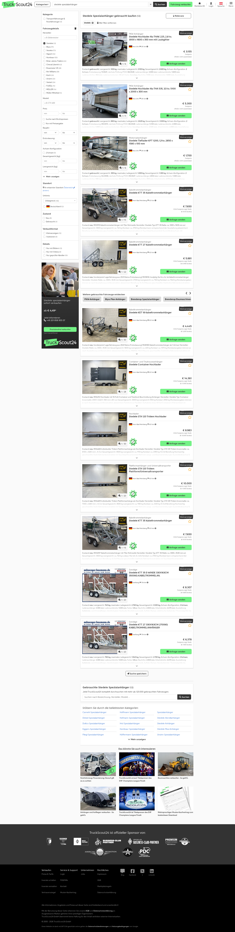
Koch (50, 75)
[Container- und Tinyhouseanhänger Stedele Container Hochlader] (104, 377)
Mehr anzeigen (138, 739)
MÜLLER (51, 89)
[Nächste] (125, 49)
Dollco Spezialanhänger (94, 723)
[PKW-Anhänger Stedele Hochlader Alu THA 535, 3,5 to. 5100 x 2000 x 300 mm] (104, 101)
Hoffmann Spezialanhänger (133, 712)
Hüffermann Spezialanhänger (134, 734)
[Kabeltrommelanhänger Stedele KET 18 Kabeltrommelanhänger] (104, 325)
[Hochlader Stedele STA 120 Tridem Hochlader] (104, 429)
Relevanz (179, 15)
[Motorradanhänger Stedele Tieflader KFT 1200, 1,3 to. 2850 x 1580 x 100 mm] (104, 153)
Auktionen (51, 236)
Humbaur (51, 57)
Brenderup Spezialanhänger (145, 299)
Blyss (50, 47)
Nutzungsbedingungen (120, 926)
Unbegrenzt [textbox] (52, 200)
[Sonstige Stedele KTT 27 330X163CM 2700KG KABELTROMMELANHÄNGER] (104, 637)
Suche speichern (138, 673)
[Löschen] (150, 4)
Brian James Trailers (56, 61)
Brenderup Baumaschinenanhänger (183, 299)
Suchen (161, 4)
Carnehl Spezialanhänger (94, 712)
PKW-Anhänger (92, 299)
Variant (50, 82)
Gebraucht (51, 221)
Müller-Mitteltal (54, 93)
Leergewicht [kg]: (50, 166)
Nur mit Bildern (54, 248)
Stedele (51, 43)
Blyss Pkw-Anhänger (115, 299)
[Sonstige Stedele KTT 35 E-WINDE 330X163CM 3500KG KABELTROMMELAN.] (104, 585)
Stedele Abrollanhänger (168, 717)
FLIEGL (50, 86)
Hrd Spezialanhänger (130, 723)
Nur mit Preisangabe (54, 123)
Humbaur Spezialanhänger (132, 729)
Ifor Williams (52, 71)
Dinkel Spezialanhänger (94, 717)
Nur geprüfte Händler (56, 255)
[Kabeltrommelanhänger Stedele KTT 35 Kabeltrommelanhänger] (104, 205)
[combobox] (60, 200)
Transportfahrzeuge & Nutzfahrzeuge (55, 20)
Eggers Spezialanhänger (94, 729)
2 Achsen (51, 152)
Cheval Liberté (54, 64)
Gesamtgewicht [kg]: (51, 156)
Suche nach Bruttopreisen (57, 119)
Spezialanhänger (165, 712)
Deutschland (57, 206)
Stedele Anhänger (166, 723)
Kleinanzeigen (53, 233)
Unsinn (50, 78)
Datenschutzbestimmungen (98, 926)
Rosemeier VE (53, 68)
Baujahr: (46, 128)
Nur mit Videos (53, 252)
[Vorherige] (85, 49)
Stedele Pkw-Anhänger (168, 729)
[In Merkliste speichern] (190, 37)
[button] (231, 4)
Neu (49, 218)
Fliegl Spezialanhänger (93, 734)
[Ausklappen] (137, 78)
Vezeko (51, 50)
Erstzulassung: (49, 138)
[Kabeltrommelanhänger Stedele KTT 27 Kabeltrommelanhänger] (104, 257)
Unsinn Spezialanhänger (168, 734)
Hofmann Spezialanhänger (132, 717)
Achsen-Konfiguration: (52, 148)
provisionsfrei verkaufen (60, 329)
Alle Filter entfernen (107, 23)
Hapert (50, 54)
